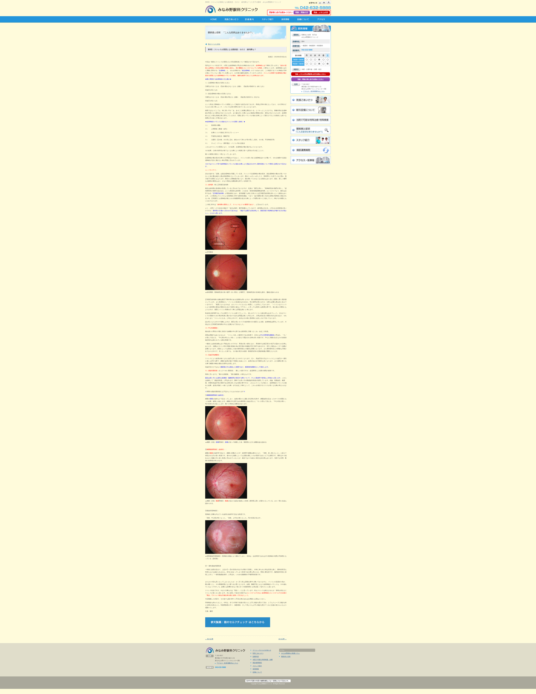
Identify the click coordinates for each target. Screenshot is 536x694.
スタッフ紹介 (257, 666)
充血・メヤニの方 (321, 12)
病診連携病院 (257, 662)
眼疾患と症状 (285, 656)
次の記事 (282, 639)
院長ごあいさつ (258, 653)
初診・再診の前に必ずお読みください (311, 79)
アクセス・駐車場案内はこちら (314, 91)
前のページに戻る (214, 44)
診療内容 (256, 656)
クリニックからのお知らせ (262, 650)
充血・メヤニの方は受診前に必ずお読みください (310, 74)
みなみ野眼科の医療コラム (290, 653)
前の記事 (209, 639)
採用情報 (256, 669)
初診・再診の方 (301, 12)
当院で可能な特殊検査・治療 (263, 659)
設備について (257, 672)
